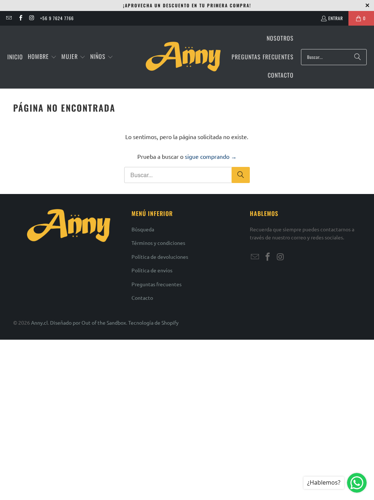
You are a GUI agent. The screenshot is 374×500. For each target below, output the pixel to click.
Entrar (335, 18)
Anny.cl (39, 322)
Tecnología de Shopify (153, 322)
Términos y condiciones (158, 242)
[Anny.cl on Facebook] (20, 18)
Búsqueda (142, 229)
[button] (42, 57)
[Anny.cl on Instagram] (31, 18)
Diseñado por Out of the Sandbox (88, 322)
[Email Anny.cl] (8, 18)
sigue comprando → (211, 156)
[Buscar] (357, 57)
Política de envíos (151, 270)
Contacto (142, 297)
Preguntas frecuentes (156, 284)
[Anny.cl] (183, 57)
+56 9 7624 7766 (57, 18)
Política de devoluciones (159, 256)
